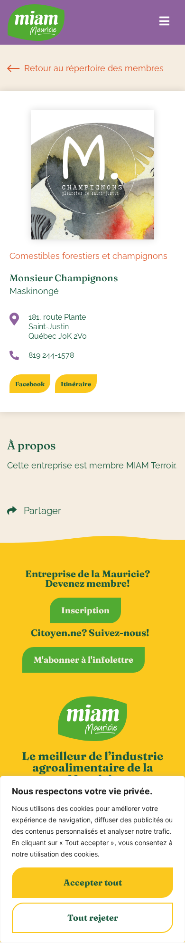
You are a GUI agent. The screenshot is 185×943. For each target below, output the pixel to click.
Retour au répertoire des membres (93, 68)
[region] (92, 859)
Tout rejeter (92, 917)
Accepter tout (93, 882)
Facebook (30, 384)
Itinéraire (76, 384)
